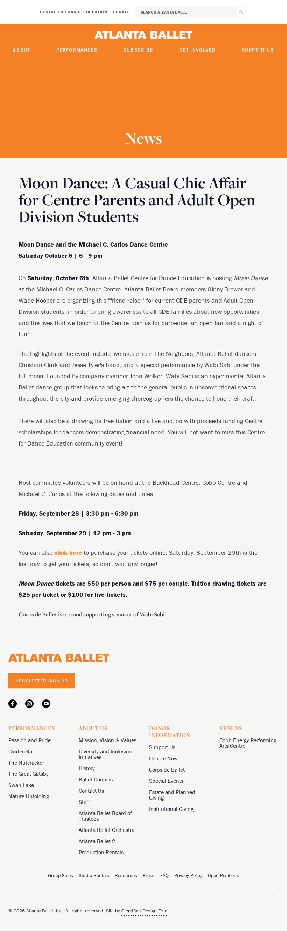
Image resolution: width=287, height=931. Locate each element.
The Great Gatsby (28, 773)
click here (68, 553)
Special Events (166, 780)
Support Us (258, 49)
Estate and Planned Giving (172, 794)
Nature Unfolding (28, 796)
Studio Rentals (94, 875)
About (21, 49)
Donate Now (163, 758)
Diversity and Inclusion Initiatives (105, 754)
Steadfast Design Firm (144, 911)
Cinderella (20, 751)
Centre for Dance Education (73, 11)
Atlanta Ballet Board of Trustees (105, 815)
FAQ (164, 875)
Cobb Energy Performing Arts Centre (247, 743)
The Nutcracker (26, 762)
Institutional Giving (171, 808)
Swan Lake (21, 784)
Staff (84, 801)
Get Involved (197, 49)
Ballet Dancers (96, 779)
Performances (76, 49)
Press (149, 875)
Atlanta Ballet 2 (97, 840)
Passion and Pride (29, 740)
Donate (121, 11)
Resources (126, 875)
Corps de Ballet (167, 769)
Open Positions (223, 875)
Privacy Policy (188, 875)
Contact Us (91, 790)
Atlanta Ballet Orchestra (106, 829)
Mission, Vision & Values (107, 740)
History (87, 768)
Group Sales (60, 875)
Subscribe (138, 49)
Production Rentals (101, 852)
